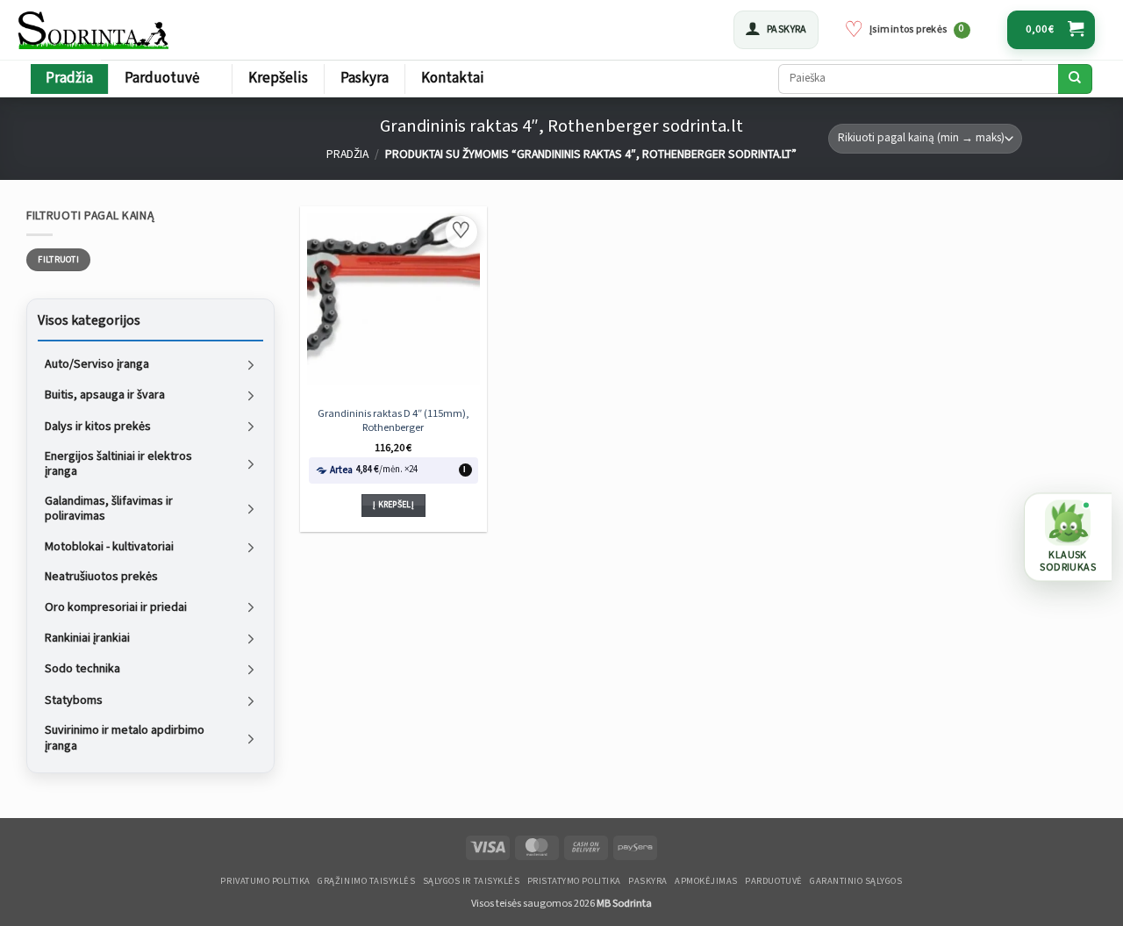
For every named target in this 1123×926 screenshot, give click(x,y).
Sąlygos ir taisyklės (471, 881)
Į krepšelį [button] (393, 504)
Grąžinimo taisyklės (366, 881)
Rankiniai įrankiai (87, 638)
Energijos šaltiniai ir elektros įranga (118, 464)
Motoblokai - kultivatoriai (109, 547)
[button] (776, 30)
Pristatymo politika (574, 881)
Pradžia (69, 78)
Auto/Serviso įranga (97, 363)
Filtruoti (58, 260)
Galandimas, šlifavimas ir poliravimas (109, 509)
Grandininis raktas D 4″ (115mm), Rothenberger (393, 420)
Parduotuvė (162, 78)
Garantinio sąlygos (856, 881)
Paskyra (364, 78)
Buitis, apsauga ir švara (105, 395)
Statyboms (74, 699)
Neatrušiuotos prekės (101, 577)
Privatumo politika (265, 881)
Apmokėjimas (706, 881)
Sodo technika (82, 669)
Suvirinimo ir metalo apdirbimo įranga (124, 738)
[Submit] (1075, 79)
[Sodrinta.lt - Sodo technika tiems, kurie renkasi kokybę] (95, 30)
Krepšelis (278, 78)
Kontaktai (452, 78)
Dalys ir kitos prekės (98, 426)
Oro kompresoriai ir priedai (116, 606)
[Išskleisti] (251, 364)
